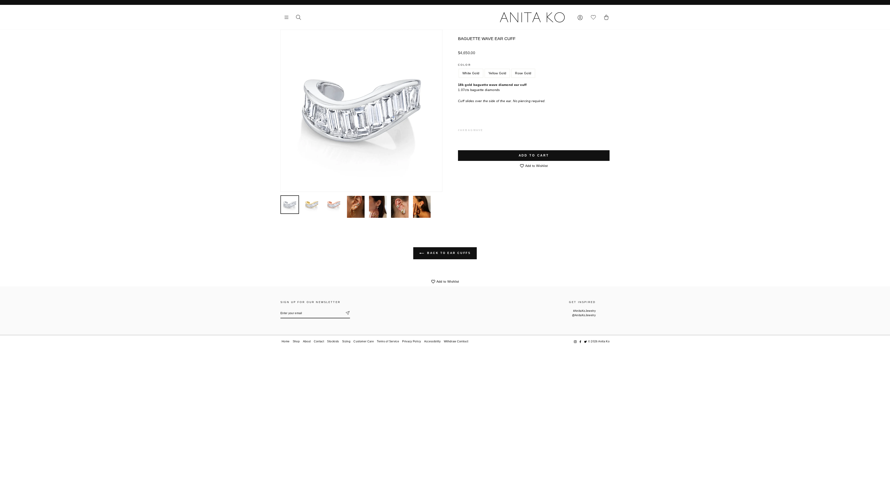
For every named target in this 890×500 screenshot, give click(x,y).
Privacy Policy (411, 341)
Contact (319, 341)
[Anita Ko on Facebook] (580, 341)
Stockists (333, 341)
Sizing (346, 341)
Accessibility (432, 341)
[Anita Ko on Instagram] (575, 341)
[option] (361, 111)
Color (464, 64)
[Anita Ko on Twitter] (585, 341)
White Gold (471, 73)
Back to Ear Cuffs (448, 253)
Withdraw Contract (456, 341)
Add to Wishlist (536, 166)
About (307, 341)
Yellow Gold (497, 73)
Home (285, 341)
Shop (296, 341)
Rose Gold (523, 73)
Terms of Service (388, 341)
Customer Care (363, 341)
